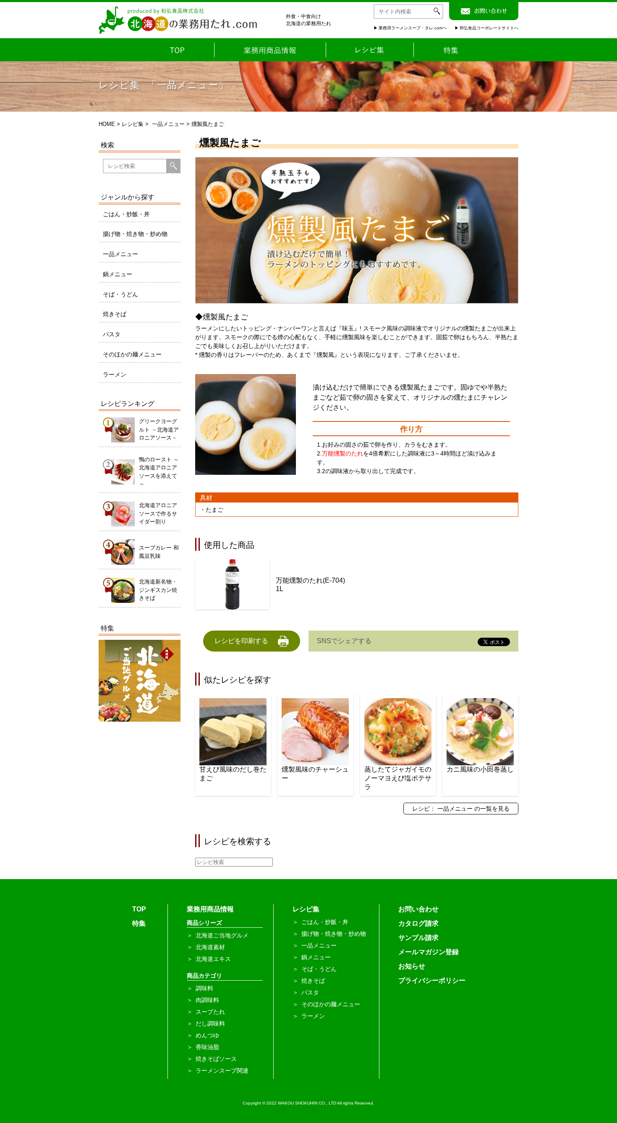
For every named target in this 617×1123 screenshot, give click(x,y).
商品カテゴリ (204, 975)
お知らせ (411, 966)
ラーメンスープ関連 (222, 1070)
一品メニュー (168, 124)
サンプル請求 (418, 937)
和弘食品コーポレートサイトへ (489, 28)
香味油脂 (207, 1047)
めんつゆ (207, 1035)
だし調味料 (210, 1023)
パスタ (111, 334)
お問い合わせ (418, 909)
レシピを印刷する (241, 640)
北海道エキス (213, 958)
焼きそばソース (216, 1058)
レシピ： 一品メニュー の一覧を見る (461, 808)
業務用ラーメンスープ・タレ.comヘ (413, 28)
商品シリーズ (204, 922)
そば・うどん (120, 294)
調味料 (204, 988)
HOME (107, 124)
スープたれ (210, 1011)
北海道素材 (210, 947)
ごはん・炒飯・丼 (126, 214)
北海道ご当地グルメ (222, 935)
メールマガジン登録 (428, 951)
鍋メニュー (117, 274)
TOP (139, 909)
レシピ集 (133, 124)
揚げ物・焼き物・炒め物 (135, 233)
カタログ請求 (418, 923)
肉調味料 (207, 1000)
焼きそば (114, 314)
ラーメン (114, 374)
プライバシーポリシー (431, 980)
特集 (139, 923)
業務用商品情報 (210, 909)
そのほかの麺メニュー (132, 354)
